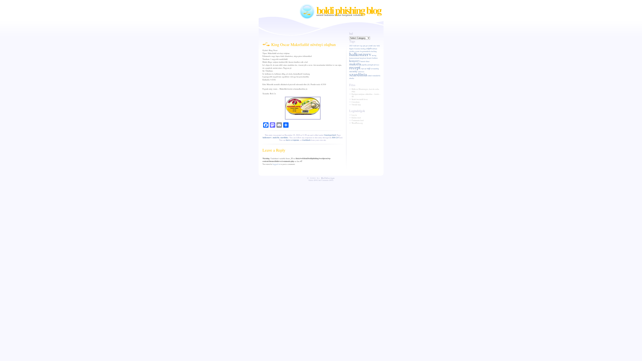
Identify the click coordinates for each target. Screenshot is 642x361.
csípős (369, 48)
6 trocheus (356, 102)
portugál (370, 65)
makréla (276, 137)
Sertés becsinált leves (360, 99)
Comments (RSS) (327, 180)
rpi (365, 68)
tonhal (369, 75)
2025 (351, 45)
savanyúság (375, 68)
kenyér (369, 58)
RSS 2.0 (335, 137)
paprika (364, 65)
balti (378, 45)
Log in (354, 115)
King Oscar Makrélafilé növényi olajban (303, 44)
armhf (370, 45)
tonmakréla (376, 75)
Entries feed (356, 117)
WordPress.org (357, 123)
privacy (376, 65)
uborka (351, 78)
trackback (306, 140)
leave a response (292, 140)
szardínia (284, 137)
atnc (374, 45)
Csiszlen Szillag (360, 48)
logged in (276, 164)
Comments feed (358, 120)
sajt (368, 68)
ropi (362, 68)
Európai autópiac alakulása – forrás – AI (366, 95)
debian (374, 48)
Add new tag (357, 45)
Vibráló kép (356, 104)
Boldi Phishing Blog (348, 10)
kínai (367, 61)
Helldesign (328, 178)
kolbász (375, 58)
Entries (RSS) (313, 180)
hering (374, 55)
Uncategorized (330, 135)
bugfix (351, 48)
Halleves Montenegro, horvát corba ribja (365, 90)
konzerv (354, 60)
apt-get (365, 45)
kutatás (362, 61)
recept (354, 67)
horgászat (363, 58)
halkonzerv (267, 137)
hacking (374, 51)
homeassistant (354, 58)
